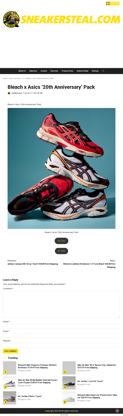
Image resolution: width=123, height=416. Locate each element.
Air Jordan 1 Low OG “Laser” (69, 382)
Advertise (33, 71)
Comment (8, 288)
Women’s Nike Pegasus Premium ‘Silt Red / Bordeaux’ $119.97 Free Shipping (9, 367)
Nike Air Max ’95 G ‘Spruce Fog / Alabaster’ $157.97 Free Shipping (69, 367)
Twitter (114, 3)
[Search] (104, 3)
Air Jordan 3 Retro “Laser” (9, 397)
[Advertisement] (61, 47)
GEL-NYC (62, 240)
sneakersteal (16, 93)
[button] (102, 71)
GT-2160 (61, 251)
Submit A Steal (82, 71)
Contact (44, 71)
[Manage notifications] (117, 411)
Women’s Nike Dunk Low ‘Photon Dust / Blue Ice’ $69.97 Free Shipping (69, 397)
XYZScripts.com (74, 415)
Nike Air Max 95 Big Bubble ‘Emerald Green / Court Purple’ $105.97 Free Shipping (9, 382)
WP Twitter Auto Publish (52, 415)
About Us (22, 71)
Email (6, 331)
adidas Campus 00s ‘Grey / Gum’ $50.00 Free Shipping (33, 262)
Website (6, 340)
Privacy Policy (67, 71)
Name (6, 321)
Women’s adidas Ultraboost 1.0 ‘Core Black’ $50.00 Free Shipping (89, 263)
